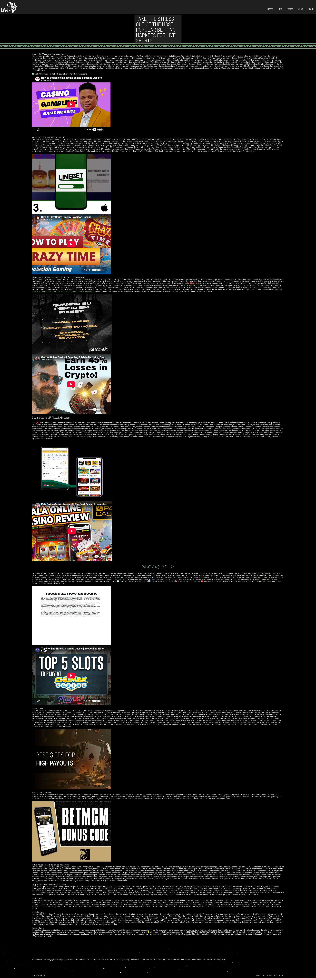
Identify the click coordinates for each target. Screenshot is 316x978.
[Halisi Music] (9, 7)
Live (280, 8)
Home (270, 8)
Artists (290, 8)
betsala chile (149, 68)
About (311, 8)
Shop (300, 8)
